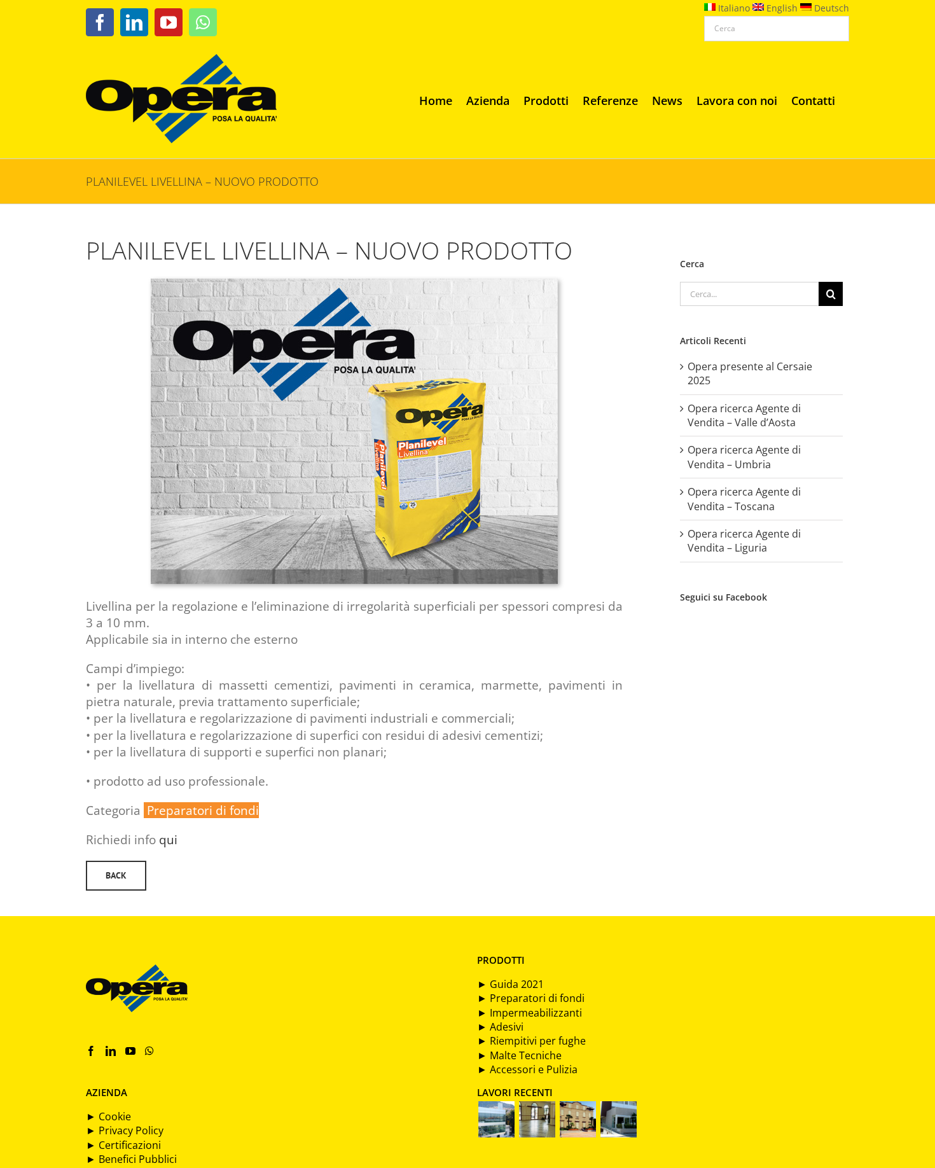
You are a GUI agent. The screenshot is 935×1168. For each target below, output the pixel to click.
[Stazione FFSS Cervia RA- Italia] (537, 1119)
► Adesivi (500, 1027)
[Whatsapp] (149, 1051)
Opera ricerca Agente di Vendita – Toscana (744, 499)
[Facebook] (91, 1051)
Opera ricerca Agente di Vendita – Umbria (744, 457)
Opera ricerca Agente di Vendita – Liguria (744, 541)
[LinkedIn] (111, 1051)
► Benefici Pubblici (131, 1159)
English (781, 8)
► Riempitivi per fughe (531, 1041)
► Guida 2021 (510, 984)
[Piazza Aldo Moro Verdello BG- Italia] (577, 1119)
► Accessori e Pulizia (527, 1069)
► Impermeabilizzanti (529, 1013)
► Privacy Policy (124, 1130)
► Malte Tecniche (519, 1055)
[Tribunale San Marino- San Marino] (496, 1119)
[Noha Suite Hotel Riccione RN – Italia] (618, 1119)
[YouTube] (130, 1051)
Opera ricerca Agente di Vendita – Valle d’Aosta (744, 415)
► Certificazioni (123, 1145)
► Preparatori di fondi (531, 998)
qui (168, 839)
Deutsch (830, 8)
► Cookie (108, 1116)
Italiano (733, 8)
